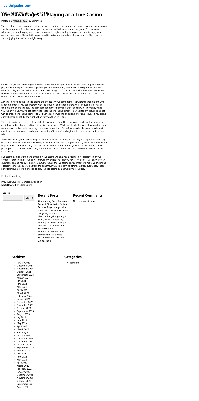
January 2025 (23, 262)
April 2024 (22, 289)
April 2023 (22, 326)
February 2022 (24, 368)
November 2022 (25, 341)
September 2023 (25, 311)
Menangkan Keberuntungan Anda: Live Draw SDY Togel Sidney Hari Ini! (52, 225)
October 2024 (24, 271)
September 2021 (25, 383)
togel (4, 13)
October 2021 (24, 380)
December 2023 (25, 302)
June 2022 (22, 356)
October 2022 (24, 344)
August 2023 (23, 314)
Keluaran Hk (39, 13)
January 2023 (23, 335)
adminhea (37, 20)
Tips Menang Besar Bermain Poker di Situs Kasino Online (52, 203)
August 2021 (23, 387)
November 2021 (25, 377)
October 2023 (24, 308)
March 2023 (23, 329)
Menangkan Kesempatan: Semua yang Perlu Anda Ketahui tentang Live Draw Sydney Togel (51, 236)
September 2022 (25, 347)
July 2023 (21, 317)
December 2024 (25, 265)
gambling (16, 176)
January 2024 (23, 298)
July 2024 (21, 280)
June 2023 (22, 320)
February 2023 (24, 332)
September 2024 (25, 274)
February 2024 (24, 296)
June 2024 (22, 283)
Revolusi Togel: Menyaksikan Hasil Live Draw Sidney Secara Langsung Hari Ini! (53, 210)
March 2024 (23, 293)
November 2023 (25, 305)
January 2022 (23, 371)
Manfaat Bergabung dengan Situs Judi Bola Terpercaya (52, 218)
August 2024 (23, 277)
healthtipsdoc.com (16, 5)
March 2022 (23, 365)
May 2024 (22, 286)
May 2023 (22, 323)
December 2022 (25, 338)
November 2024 (25, 268)
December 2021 (25, 374)
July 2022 (21, 353)
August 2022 (23, 350)
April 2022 (22, 362)
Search (6, 192)
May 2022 (22, 359)
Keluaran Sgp (20, 13)
